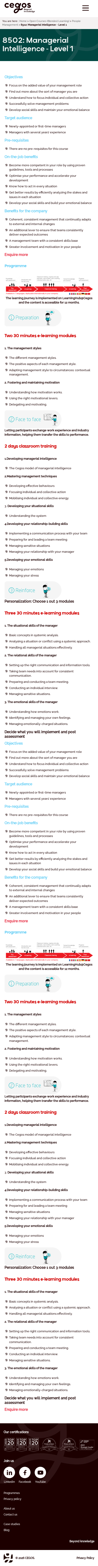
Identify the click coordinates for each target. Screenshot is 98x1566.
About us (9, 1508)
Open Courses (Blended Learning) (49, 21)
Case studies (12, 1524)
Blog (6, 1530)
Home (23, 21)
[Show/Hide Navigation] (85, 8)
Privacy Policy (85, 1558)
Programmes (12, 1493)
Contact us (10, 1514)
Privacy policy (12, 1499)
